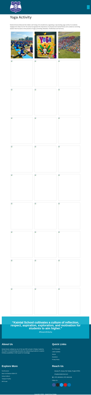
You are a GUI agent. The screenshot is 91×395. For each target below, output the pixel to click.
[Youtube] (65, 385)
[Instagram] (57, 385)
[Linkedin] (69, 385)
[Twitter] (61, 385)
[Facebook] (54, 385)
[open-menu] (88, 7)
